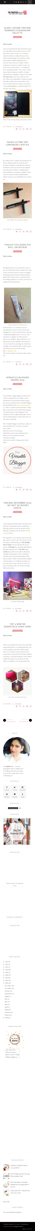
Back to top (27, 1229)
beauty (17, 37)
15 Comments (18, 126)
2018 (6, 975)
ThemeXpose (17, 1224)
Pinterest (6, 797)
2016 (6, 980)
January (7, 1015)
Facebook (6, 790)
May (6, 1004)
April (6, 1007)
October (7, 991)
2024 (6, 962)
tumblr (22, 797)
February (8, 1012)
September (8, 994)
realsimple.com (11, 351)
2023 (6, 964)
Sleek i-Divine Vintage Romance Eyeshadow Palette (17, 30)
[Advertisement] (16, 867)
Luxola (21, 53)
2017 (6, 978)
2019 (6, 972)
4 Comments (18, 703)
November (8, 988)
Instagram (22, 790)
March (7, 1010)
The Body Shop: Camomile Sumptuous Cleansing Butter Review (20, 1184)
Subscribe (14, 797)
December (8, 986)
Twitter (15, 790)
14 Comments (18, 487)
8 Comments (18, 229)
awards (17, 384)
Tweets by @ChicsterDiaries (12, 1212)
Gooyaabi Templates (8, 1226)
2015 (6, 983)
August (7, 996)
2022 (6, 967)
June (6, 1002)
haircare (17, 630)
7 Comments (18, 361)
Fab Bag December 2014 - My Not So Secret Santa (17, 505)
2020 (6, 970)
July (6, 999)
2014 (6, 1017)
